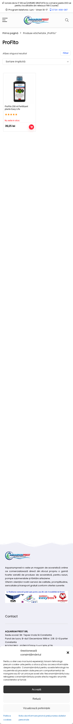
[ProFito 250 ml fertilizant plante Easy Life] (19, 89)
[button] (68, 652)
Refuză (37, 698)
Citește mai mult (31, 127)
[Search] (67, 20)
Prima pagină (10, 33)
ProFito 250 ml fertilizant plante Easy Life (16, 107)
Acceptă (36, 689)
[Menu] (5, 20)
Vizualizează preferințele (36, 708)
